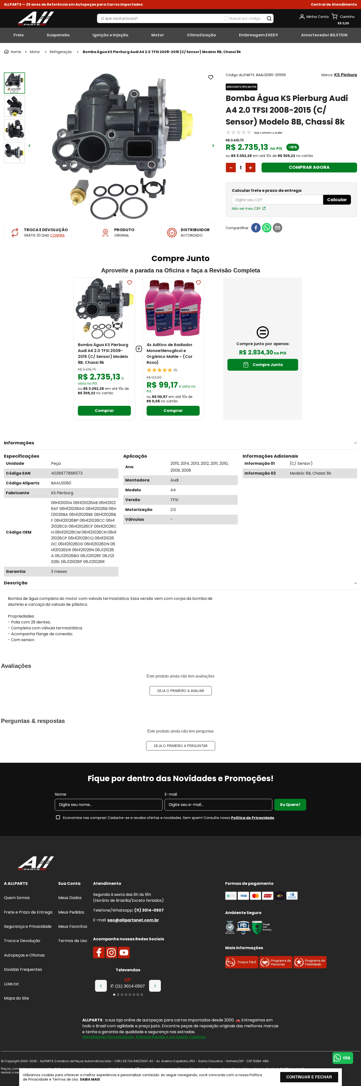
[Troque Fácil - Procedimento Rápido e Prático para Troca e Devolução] (241, 967)
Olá (346, 1058)
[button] (334, 4)
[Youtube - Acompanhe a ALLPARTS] (124, 952)
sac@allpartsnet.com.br (133, 920)
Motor (35, 51)
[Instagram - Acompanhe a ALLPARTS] (111, 952)
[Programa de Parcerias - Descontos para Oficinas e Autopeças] (275, 967)
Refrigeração (61, 51)
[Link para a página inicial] (13, 52)
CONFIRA (57, 235)
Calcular (337, 200)
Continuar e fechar (309, 1077)
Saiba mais (90, 1079)
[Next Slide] (155, 986)
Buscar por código (245, 18)
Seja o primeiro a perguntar (181, 746)
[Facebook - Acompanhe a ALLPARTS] (99, 952)
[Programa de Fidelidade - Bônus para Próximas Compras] (310, 967)
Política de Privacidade (252, 817)
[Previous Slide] (101, 986)
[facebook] (256, 228)
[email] (277, 228)
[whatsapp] (267, 228)
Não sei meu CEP (246, 209)
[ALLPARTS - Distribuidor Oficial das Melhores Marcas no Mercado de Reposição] (36, 864)
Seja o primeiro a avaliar (180, 691)
